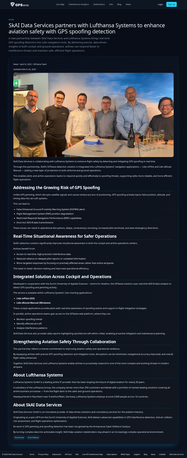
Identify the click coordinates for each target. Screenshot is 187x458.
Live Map (60, 4)
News (128, 4)
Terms (32, 454)
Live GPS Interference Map (92, 454)
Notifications (99, 4)
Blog (119, 4)
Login (160, 4)
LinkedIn (162, 454)
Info (111, 4)
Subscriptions (112, 454)
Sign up (171, 4)
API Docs (68, 454)
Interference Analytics (79, 4)
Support (137, 454)
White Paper (125, 454)
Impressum (56, 454)
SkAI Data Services (15, 454)
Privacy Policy (43, 454)
